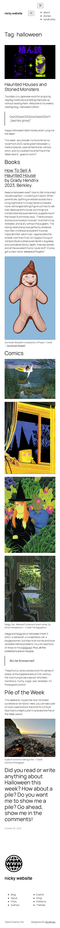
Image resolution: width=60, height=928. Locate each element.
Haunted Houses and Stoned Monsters (26, 87)
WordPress (50, 921)
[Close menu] (40, 5)
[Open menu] (31, 13)
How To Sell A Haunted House (20, 172)
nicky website (13, 13)
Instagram (26, 647)
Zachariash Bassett (16, 345)
